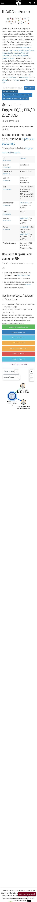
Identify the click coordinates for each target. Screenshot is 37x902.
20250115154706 (6, 167)
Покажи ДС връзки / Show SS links (18, 364)
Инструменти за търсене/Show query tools (15, 98)
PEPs (3, 83)
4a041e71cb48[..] (25, 203)
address (4, 80)
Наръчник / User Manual (27, 894)
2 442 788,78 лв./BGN (23, 276)
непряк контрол (24, 50)
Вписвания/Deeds (26, 95)
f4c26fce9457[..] (25, 227)
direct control (12, 77)
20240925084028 (7, 189)
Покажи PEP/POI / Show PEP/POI (18, 348)
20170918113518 (6, 180)
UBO (30, 75)
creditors (16, 80)
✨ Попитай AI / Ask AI (18, 343)
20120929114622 (6, 161)
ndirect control (24, 77)
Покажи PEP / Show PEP (18, 354)
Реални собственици (24, 48)
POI (27, 80)
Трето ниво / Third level (18, 338)
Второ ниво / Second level (18, 332)
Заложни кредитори (14, 53)
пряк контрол (14, 50)
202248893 (23, 158)
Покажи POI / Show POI (18, 359)
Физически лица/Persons (10, 91)
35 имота (28, 285)
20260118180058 (7, 214)
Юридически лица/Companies (11, 95)
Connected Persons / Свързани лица (18, 327)
